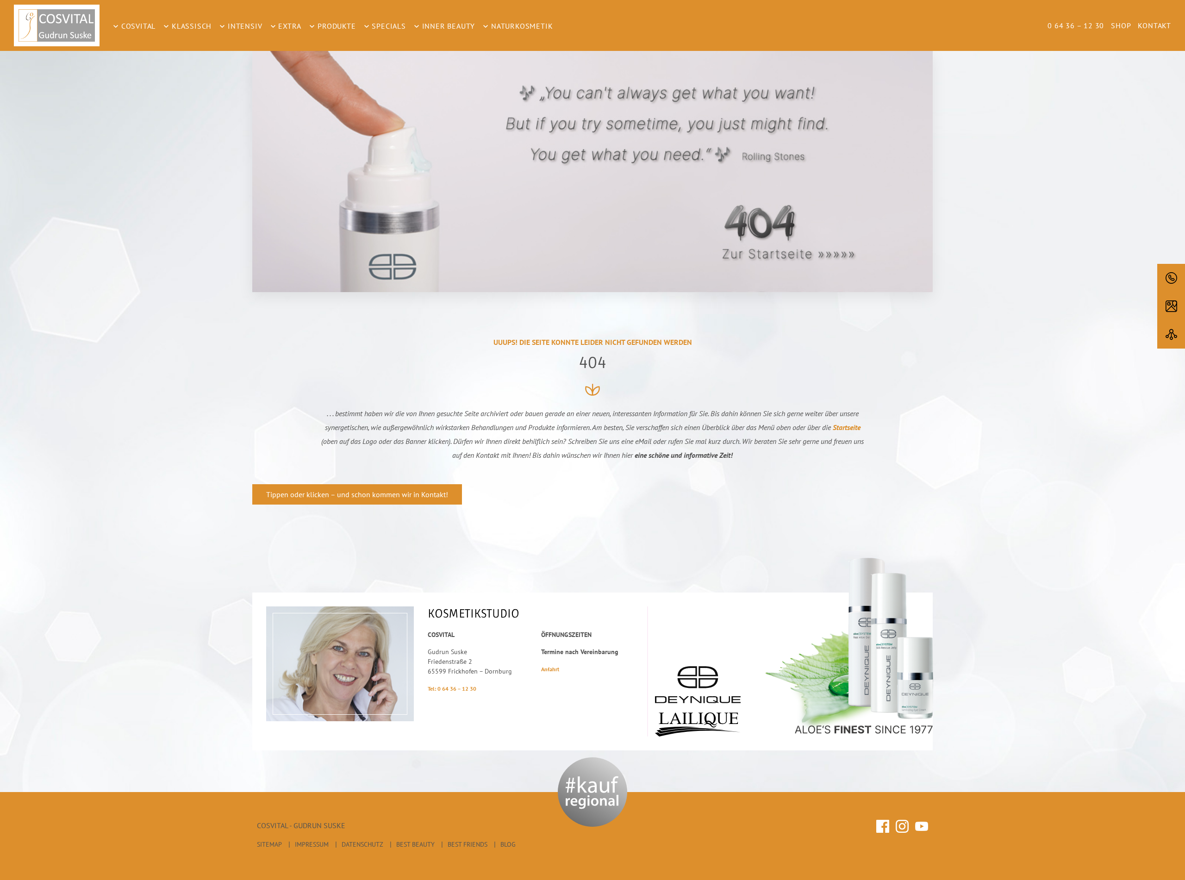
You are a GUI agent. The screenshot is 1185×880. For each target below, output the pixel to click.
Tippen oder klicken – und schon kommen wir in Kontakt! (357, 494)
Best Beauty (415, 844)
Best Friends (467, 844)
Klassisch (190, 26)
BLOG (508, 844)
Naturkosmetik (521, 26)
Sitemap (269, 844)
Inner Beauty (447, 26)
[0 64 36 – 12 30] (1171, 278)
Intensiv (243, 26)
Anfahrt (550, 669)
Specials (388, 26)
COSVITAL (137, 26)
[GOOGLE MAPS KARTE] (1171, 306)
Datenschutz (362, 844)
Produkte (335, 26)
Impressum (312, 844)
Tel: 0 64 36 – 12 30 (452, 688)
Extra (289, 26)
